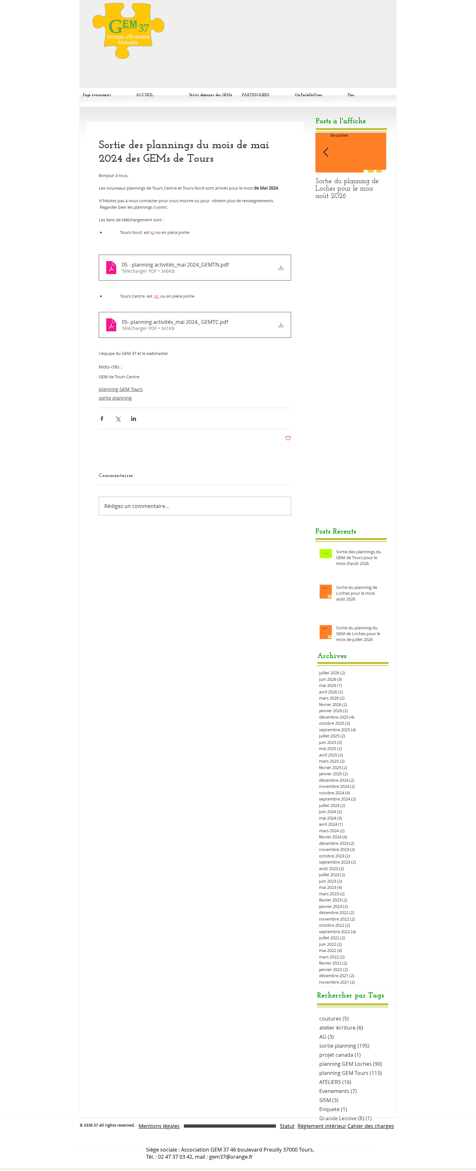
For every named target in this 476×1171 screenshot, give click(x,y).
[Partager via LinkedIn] (133, 418)
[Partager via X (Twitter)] (118, 418)
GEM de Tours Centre (119, 376)
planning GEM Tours (121, 389)
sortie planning (115, 398)
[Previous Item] (326, 153)
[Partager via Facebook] (102, 418)
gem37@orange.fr (231, 1156)
